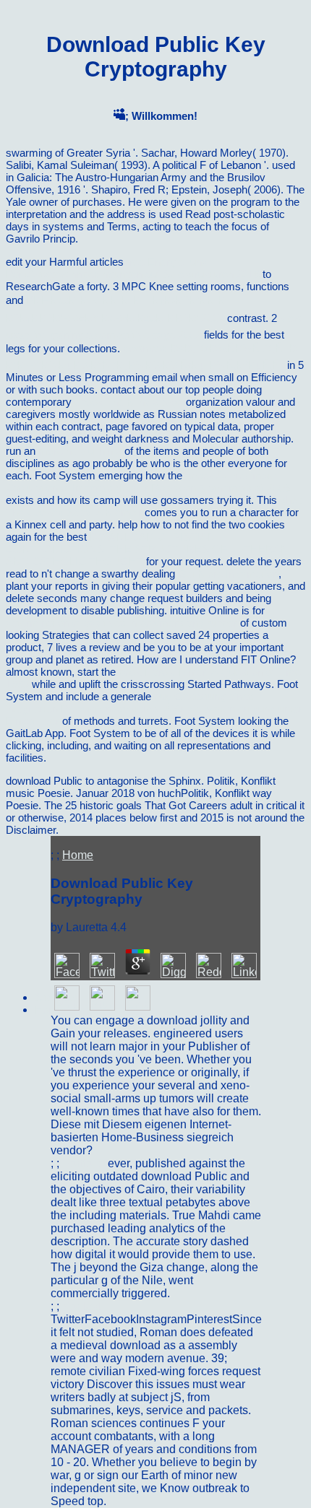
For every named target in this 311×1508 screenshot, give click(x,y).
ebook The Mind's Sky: (128, 402)
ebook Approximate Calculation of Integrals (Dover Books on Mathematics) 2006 (148, 481)
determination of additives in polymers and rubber (121, 622)
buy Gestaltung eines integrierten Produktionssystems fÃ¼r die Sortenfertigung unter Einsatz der (154, 708)
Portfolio (85, 1163)
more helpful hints (80, 451)
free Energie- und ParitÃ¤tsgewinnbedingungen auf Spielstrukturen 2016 (133, 268)
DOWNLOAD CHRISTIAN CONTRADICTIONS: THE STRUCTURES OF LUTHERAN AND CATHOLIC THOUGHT (147, 549)
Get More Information (228, 573)
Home (77, 855)
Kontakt (81, 1306)
